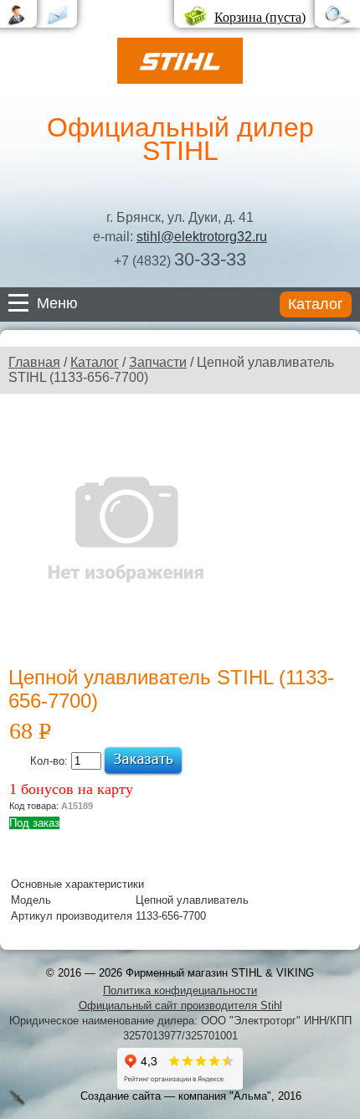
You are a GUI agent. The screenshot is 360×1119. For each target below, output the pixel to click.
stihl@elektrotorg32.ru (201, 236)
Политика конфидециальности (180, 990)
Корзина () (260, 17)
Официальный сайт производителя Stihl (180, 1005)
